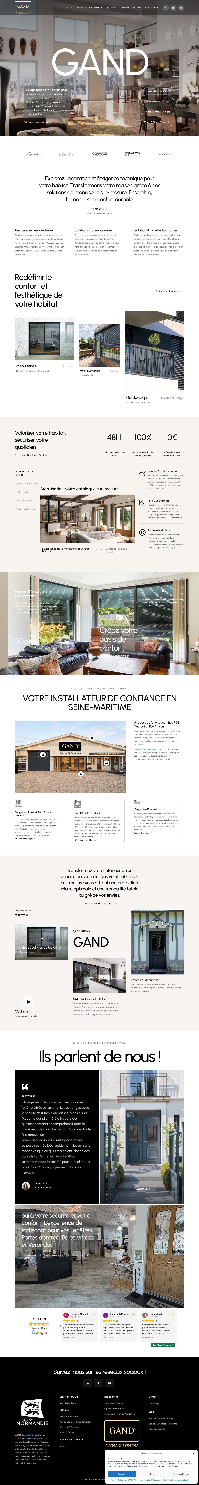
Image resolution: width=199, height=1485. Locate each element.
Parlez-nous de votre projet (114, 655)
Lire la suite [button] (68, 1337)
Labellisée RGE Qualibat (145, 749)
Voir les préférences (181, 1474)
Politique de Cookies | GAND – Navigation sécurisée (130, 1480)
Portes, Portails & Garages (157, 111)
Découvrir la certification (85, 840)
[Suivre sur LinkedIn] (87, 1383)
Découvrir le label (141, 833)
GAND (30, 1435)
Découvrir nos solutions (36, 122)
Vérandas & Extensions (159, 91)
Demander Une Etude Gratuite (31, 455)
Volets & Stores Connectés (157, 122)
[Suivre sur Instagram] (109, 1383)
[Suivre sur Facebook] (98, 1383)
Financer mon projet (23, 839)
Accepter (122, 1474)
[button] (193, 1453)
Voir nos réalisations (167, 291)
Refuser (151, 1474)
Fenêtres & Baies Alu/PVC (158, 101)
